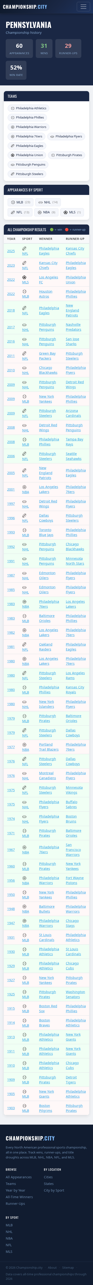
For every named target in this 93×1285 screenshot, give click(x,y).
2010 (11, 370)
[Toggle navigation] (83, 6)
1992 (11, 546)
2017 (11, 327)
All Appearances (19, 1177)
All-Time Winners (19, 1197)
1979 (11, 718)
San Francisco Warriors (73, 849)
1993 (11, 532)
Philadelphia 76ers (29, 136)
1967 (11, 849)
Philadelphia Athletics (31, 108)
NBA (49, 212)
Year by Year (15, 1190)
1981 (11, 646)
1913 (11, 1037)
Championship (25, 6)
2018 (11, 310)
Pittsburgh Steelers (29, 174)
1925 (11, 994)
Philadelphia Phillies (30, 117)
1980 (11, 661)
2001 (11, 489)
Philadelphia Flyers (69, 136)
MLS (75, 212)
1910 (11, 1065)
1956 (11, 880)
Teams (11, 1183)
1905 (11, 1093)
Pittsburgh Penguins (30, 164)
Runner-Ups (15, 1203)
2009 (11, 384)
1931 (11, 937)
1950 (11, 894)
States (49, 1183)
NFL (22, 212)
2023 (11, 265)
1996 (11, 518)
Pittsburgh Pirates (69, 155)
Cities (48, 1177)
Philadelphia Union (29, 155)
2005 (11, 473)
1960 (11, 866)
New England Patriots (72, 310)
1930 (11, 951)
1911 (11, 1051)
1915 (11, 1008)
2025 (11, 251)
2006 (11, 456)
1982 (11, 632)
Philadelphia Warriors (31, 127)
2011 (11, 355)
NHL (51, 202)
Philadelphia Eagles (29, 146)
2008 (11, 427)
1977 (11, 747)
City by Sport (54, 1190)
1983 (11, 604)
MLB (23, 202)
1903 (11, 1108)
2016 (11, 341)
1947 (11, 923)
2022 (11, 279)
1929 (11, 966)
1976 (11, 761)
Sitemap (68, 1268)
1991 (11, 561)
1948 (11, 909)
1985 (11, 589)
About (52, 1268)
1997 (11, 503)
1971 (11, 833)
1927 (11, 980)
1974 (11, 818)
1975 (11, 790)
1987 (11, 575)
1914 (11, 1022)
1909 (11, 1079)
